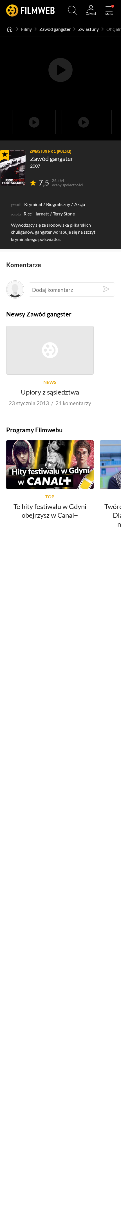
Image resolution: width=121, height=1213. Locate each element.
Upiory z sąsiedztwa (50, 392)
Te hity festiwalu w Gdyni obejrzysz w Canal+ (50, 510)
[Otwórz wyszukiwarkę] (73, 10)
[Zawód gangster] (13, 168)
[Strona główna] (10, 29)
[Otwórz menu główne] (109, 10)
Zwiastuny (88, 29)
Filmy (26, 29)
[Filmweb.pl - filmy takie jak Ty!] (30, 10)
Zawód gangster (55, 29)
